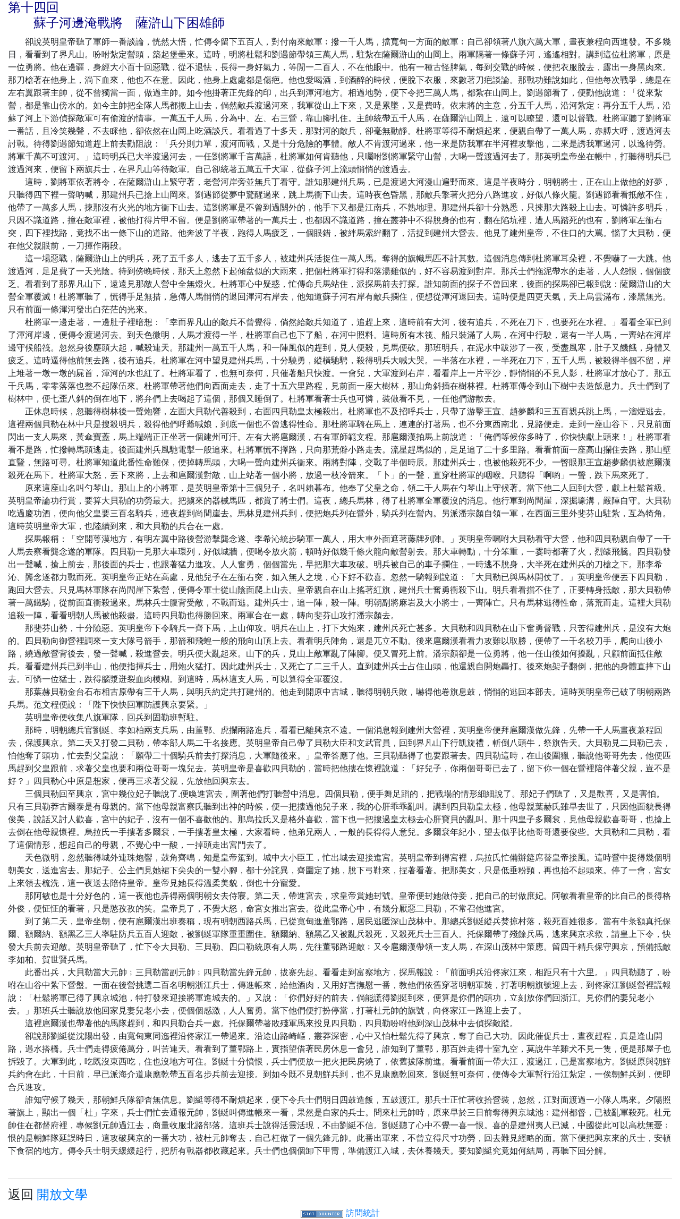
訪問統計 (363, 1212)
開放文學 (62, 1194)
